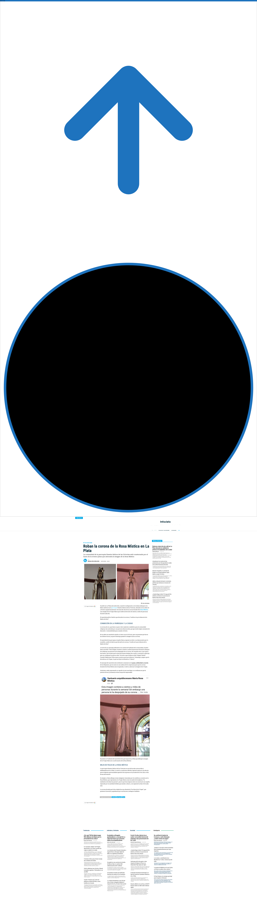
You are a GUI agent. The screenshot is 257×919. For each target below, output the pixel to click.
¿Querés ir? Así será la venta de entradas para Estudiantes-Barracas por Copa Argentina (163, 849)
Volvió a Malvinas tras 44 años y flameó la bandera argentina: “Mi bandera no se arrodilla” (93, 870)
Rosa (142, 609)
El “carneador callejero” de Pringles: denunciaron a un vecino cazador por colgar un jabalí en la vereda (92, 848)
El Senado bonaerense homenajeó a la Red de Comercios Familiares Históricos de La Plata (140, 874)
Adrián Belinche (155, 551)
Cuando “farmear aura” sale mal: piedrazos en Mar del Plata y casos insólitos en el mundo (92, 881)
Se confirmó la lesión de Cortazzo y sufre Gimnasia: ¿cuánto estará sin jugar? (162, 836)
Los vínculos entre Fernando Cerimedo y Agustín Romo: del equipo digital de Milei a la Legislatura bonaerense (116, 851)
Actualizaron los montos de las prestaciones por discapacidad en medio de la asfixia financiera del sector (162, 563)
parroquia (114, 608)
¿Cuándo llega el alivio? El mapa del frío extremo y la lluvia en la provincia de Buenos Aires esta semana (162, 595)
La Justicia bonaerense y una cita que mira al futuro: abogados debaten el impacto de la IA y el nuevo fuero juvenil (116, 882)
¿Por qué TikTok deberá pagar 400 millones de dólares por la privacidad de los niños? (92, 836)
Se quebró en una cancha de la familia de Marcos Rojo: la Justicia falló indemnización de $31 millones (116, 864)
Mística (146, 609)
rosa (124, 797)
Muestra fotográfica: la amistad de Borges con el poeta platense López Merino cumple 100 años (161, 572)
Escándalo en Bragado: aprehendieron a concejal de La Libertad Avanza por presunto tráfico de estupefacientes (116, 837)
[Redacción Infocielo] (86, 560)
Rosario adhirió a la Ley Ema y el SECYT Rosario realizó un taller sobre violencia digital (140, 885)
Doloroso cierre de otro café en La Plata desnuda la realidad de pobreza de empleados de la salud (162, 548)
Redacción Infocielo (93, 561)
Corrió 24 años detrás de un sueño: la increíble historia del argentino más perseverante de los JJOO (139, 837)
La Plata (86, 540)
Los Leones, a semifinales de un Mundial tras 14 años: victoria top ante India (163, 859)
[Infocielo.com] (165, 522)
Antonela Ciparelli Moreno (136, 842)
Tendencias (86, 830)
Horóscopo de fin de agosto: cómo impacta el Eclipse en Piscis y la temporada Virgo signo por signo (139, 863)
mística (113, 797)
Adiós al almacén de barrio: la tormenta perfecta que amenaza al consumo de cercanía (162, 582)
